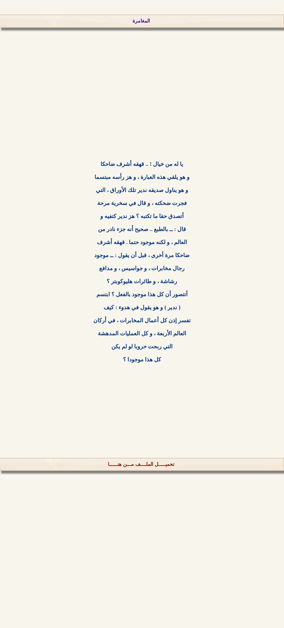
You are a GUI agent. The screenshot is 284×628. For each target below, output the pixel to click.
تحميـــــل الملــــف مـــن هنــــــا (141, 464)
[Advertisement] (142, 102)
